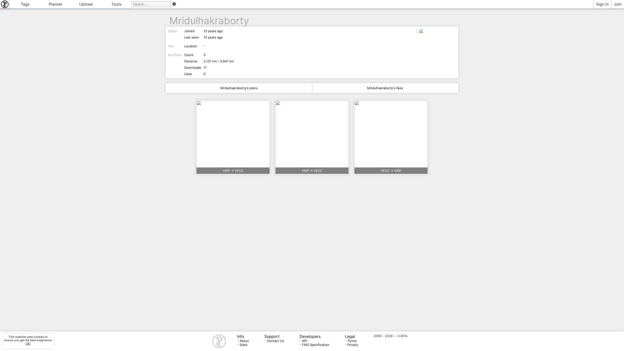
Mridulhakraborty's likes (385, 88)
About (244, 341)
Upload (86, 4)
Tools (116, 4)
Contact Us (275, 341)
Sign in (602, 4)
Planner (55, 4)
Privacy (352, 345)
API (304, 341)
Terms (352, 341)
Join (618, 4)
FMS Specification (315, 345)
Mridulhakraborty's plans (239, 88)
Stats (243, 345)
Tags (25, 4)
